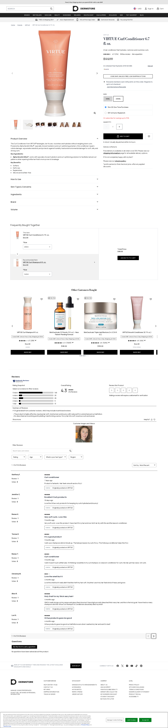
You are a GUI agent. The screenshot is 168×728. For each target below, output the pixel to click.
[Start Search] (51, 8)
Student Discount (108, 696)
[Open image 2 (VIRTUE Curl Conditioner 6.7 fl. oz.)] (28, 125)
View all (150, 66)
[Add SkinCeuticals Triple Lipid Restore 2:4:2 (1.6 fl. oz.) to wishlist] (114, 299)
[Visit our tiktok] (136, 665)
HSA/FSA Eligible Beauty (109, 689)
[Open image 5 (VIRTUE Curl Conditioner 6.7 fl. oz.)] (64, 125)
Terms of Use (7, 726)
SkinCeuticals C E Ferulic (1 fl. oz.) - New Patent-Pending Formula (64, 333)
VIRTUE (27, 25)
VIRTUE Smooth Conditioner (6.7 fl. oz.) (136, 332)
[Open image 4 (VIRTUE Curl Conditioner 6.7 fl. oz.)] (52, 125)
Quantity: (107, 122)
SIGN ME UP (76, 666)
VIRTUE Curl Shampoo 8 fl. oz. (27, 332)
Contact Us (48, 687)
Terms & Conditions (136, 689)
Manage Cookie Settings (115, 720)
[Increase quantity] (119, 126)
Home (13, 25)
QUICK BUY (27, 352)
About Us (104, 685)
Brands (20, 25)
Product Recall (135, 694)
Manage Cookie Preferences (21, 690)
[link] (149, 9)
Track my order (49, 694)
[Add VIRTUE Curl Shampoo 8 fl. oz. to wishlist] (41, 299)
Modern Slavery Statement (139, 692)
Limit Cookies (131, 720)
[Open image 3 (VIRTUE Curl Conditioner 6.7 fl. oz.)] (40, 125)
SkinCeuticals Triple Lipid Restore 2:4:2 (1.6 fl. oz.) (100, 333)
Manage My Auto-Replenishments (84, 685)
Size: (105, 94)
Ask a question (137, 54)
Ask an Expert (106, 687)
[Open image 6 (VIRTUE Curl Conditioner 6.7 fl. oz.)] (76, 125)
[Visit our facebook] (117, 665)
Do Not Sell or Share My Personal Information (23, 693)
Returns (47, 689)
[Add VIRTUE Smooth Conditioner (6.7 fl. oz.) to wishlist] (150, 299)
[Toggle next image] (97, 73)
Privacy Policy (134, 685)
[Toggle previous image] (12, 73)
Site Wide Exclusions (136, 687)
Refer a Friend (77, 692)
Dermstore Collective (109, 692)
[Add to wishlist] (149, 136)
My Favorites (76, 689)
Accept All (145, 720)
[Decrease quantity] (106, 126)
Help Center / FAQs (50, 685)
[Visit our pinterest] (141, 665)
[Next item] (155, 326)
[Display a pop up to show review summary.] (36, 340)
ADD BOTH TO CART (128, 258)
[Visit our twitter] (122, 665)
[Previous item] (12, 326)
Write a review (125, 54)
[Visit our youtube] (131, 665)
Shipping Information (51, 692)
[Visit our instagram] (127, 665)
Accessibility (134, 696)
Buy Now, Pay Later (107, 699)
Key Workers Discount (109, 694)
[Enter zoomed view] (94, 113)
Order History (77, 694)
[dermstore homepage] (84, 8)
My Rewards (76, 687)
